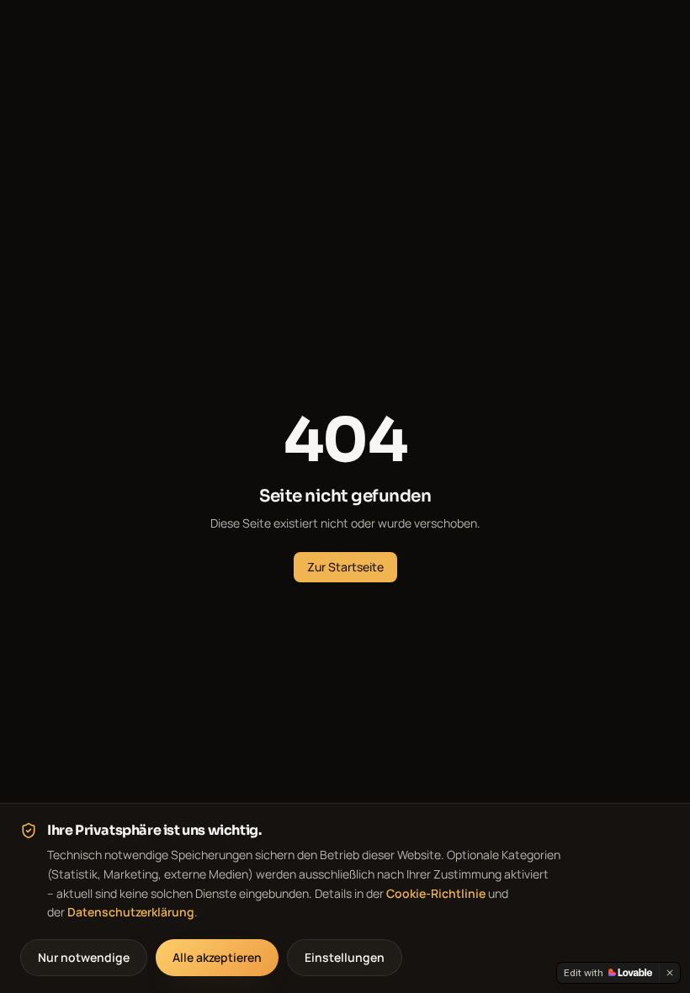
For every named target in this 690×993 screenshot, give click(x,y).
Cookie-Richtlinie (436, 893)
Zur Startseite (345, 567)
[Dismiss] (670, 973)
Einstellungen (345, 957)
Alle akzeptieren (217, 957)
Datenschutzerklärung (130, 912)
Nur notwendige (84, 957)
